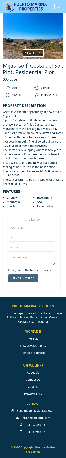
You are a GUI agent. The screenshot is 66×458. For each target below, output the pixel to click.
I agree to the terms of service (31, 270)
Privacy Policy (33, 394)
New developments (33, 346)
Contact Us (33, 380)
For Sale (33, 339)
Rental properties (33, 353)
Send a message (23, 278)
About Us (33, 372)
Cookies (33, 387)
